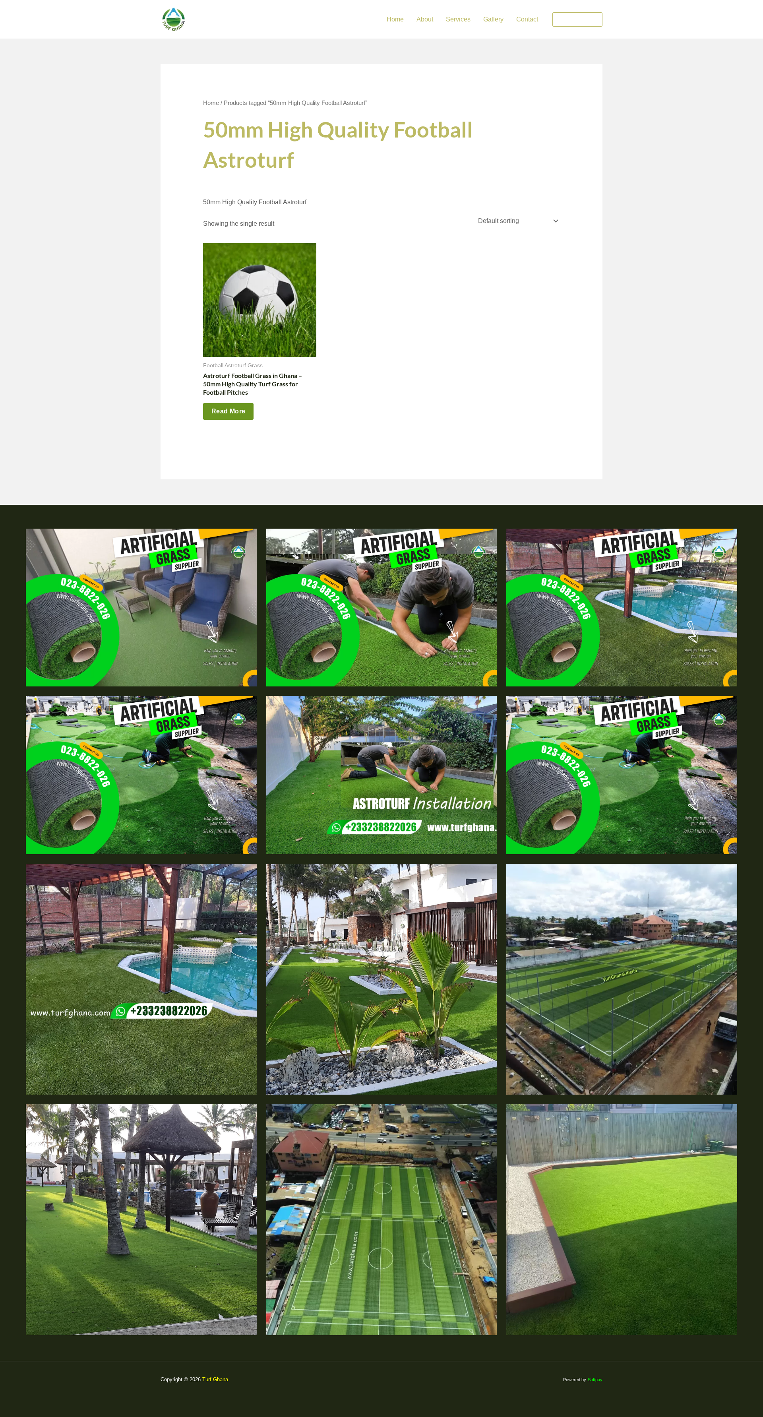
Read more (228, 411)
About (424, 19)
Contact (527, 19)
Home (395, 19)
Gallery (493, 19)
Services (458, 19)
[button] (577, 19)
